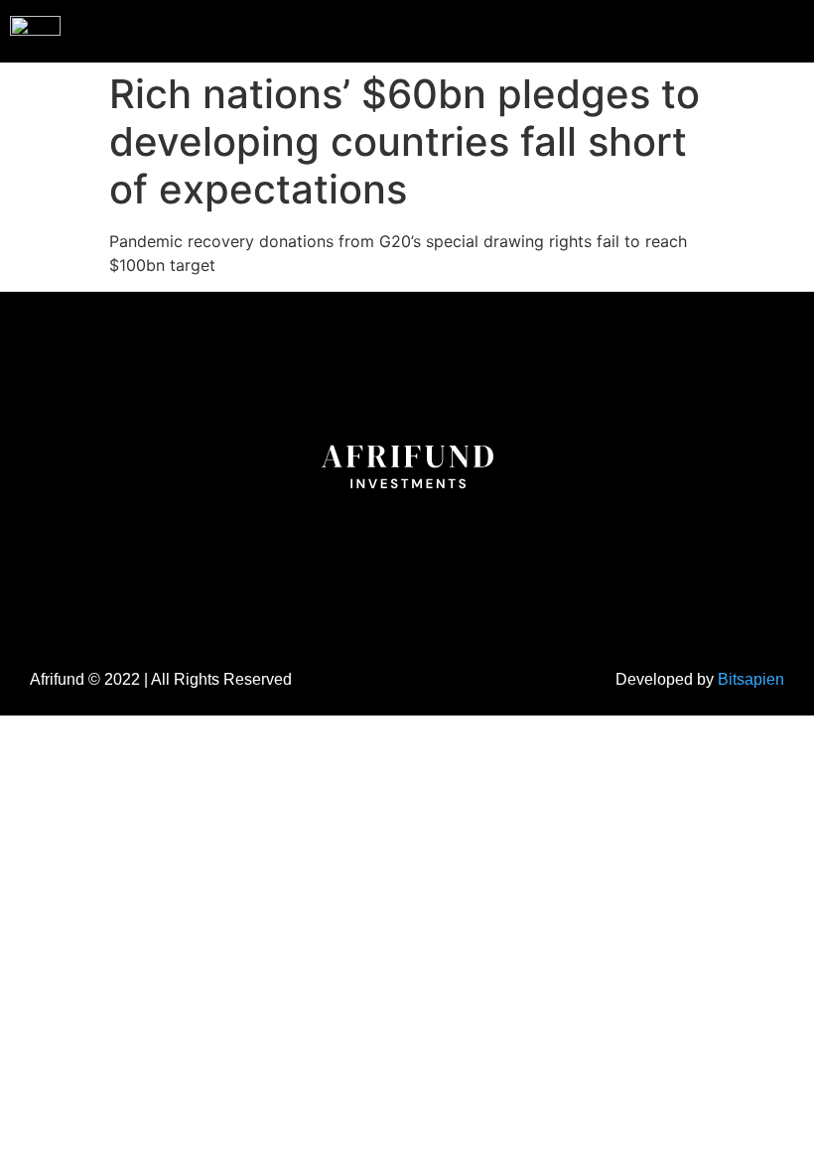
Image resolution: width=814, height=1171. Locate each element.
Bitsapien (751, 679)
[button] (758, 29)
